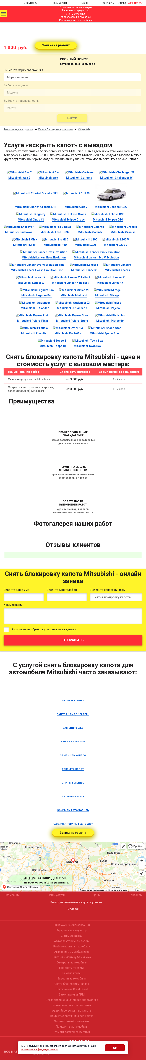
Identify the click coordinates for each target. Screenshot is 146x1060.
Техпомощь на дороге (18, 129)
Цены (85, 2)
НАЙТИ (72, 118)
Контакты (108, 2)
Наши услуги (59, 2)
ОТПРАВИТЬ (73, 640)
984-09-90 (129, 3)
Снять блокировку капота (55, 129)
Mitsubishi (84, 129)
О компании (30, 2)
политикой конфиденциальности (39, 1049)
